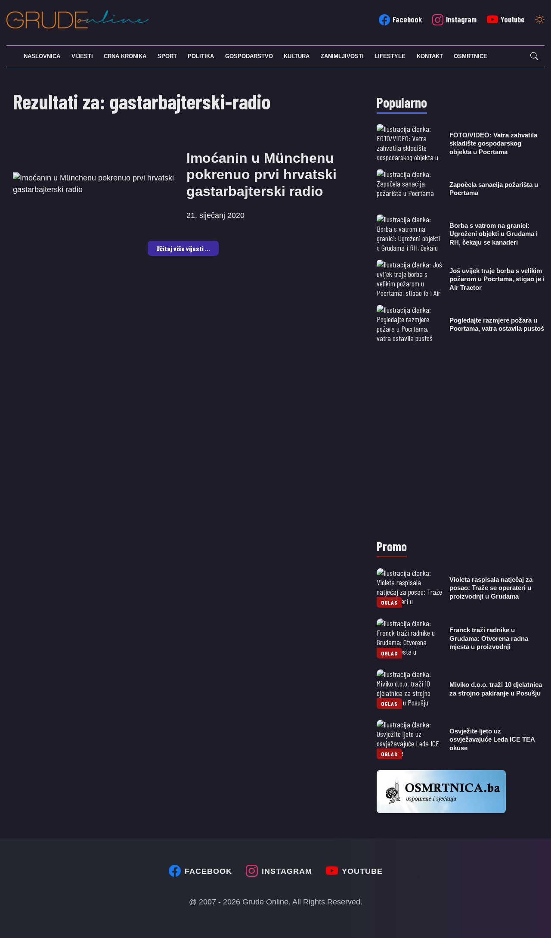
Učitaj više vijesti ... (183, 248)
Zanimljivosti (342, 56)
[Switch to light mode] (540, 20)
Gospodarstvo (249, 56)
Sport (167, 56)
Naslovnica (42, 56)
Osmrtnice (470, 56)
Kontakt (430, 56)
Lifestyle (390, 56)
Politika (201, 56)
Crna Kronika (125, 56)
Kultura (297, 56)
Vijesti (82, 56)
